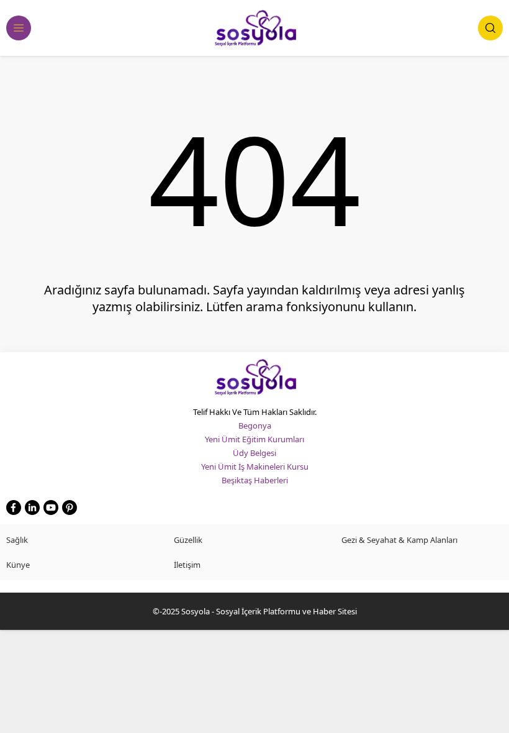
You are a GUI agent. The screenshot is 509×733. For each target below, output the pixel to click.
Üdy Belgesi (254, 452)
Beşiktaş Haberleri (255, 480)
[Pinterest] (69, 507)
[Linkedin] (32, 507)
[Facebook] (13, 507)
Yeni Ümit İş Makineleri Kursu (255, 466)
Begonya (254, 425)
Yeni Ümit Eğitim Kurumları (254, 439)
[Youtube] (50, 507)
